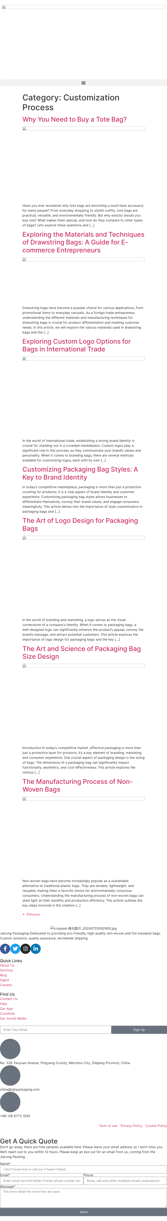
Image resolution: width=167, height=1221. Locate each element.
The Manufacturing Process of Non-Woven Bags (77, 785)
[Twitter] (15, 949)
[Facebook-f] (5, 949)
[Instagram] (25, 949)
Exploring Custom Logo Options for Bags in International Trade (76, 345)
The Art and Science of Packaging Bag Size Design (81, 652)
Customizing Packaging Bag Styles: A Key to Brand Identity (80, 473)
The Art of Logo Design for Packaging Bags (80, 524)
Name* (5, 1163)
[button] (83, 82)
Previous (31, 914)
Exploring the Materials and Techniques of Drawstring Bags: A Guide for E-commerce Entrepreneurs (83, 242)
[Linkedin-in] (36, 949)
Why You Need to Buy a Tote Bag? (74, 119)
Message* (7, 1186)
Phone (88, 1175)
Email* (5, 1175)
